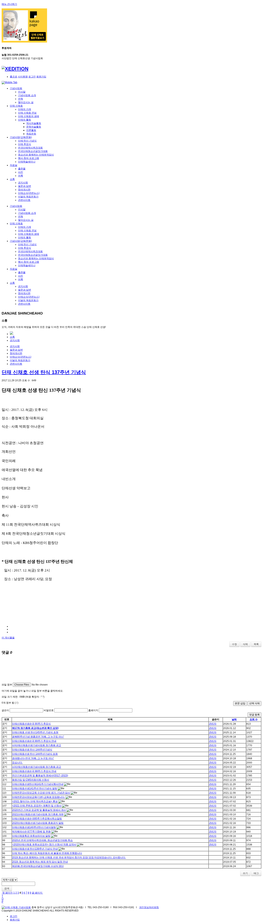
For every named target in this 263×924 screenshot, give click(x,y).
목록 (256, 644)
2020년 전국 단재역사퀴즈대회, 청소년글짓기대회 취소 (42, 840)
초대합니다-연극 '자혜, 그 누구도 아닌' (33, 758)
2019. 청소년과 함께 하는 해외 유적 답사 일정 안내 (40, 861)
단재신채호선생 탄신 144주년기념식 (32, 749)
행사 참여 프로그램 (28, 158)
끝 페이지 (37, 892)
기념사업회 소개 (27, 95)
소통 (12, 179)
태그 (256, 873)
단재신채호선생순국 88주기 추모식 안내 (34, 771)
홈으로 (13, 76)
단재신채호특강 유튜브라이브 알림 (31, 835)
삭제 (245, 644)
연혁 (20, 98)
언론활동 (31, 130)
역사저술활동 (33, 123)
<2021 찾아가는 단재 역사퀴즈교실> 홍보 (35, 801)
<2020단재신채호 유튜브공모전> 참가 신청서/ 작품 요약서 (44, 844)
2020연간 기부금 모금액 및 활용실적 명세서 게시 (39, 810)
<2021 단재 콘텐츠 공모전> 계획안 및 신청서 (36, 805)
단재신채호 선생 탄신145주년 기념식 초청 (35, 732)
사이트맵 (23, 76)
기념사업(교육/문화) (21, 137)
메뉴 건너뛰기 (9, 4)
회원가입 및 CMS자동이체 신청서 (30, 779)
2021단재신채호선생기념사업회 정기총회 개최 (37, 814)
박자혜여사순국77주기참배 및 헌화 (31, 831)
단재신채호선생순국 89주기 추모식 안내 (34, 741)
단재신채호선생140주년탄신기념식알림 (34, 827)
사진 (20, 172)
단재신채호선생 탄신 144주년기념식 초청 (35, 753)
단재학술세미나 (26, 161)
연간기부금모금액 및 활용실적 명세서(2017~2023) (40, 775)
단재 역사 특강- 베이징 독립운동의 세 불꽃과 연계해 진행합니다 (47, 853)
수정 (234, 644)
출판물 (21, 168)
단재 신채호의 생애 (28, 116)
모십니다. (17, 762)
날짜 (234, 719)
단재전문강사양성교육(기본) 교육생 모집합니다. (38, 797)
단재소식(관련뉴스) (28, 193)
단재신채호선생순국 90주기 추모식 (31, 723)
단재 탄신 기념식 (27, 140)
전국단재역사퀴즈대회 (30, 147)
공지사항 (23, 182)
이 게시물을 (8, 637)
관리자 (212, 723)
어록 (20, 175)
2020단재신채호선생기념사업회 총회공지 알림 (37, 822)
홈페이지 (93, 710)
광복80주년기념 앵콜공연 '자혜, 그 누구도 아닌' (38, 736)
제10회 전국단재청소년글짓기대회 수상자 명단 (38, 866)
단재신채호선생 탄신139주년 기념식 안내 (35, 848)
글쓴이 (5, 710)
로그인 (32, 76)
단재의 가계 (24, 109)
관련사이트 (24, 200)
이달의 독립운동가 (28, 196)
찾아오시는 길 (25, 102)
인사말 (21, 91)
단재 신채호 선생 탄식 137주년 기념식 (44, 372)
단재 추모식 (24, 144)
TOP (2, 899)
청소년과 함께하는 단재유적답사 (36, 154)
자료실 (13, 165)
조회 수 (254, 719)
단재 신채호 (16, 105)
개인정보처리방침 (149, 907)
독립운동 (31, 133)
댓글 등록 (254, 714)
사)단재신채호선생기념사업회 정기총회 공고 (36, 745)
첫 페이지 (7, 892)
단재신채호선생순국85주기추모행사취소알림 (37, 818)
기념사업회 (16, 88)
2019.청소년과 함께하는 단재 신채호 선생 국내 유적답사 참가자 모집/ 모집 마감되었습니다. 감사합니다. (69, 857)
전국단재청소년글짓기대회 (33, 151)
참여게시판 (24, 189)
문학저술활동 (33, 126)
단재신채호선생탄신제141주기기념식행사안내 (37, 784)
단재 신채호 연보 (27, 112)
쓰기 (245, 873)
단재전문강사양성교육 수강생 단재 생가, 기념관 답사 (41, 792)
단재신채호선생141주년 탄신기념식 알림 (34, 788)
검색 (6, 888)
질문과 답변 (24, 186)
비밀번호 (49, 710)
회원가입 (41, 76)
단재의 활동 (24, 119)
